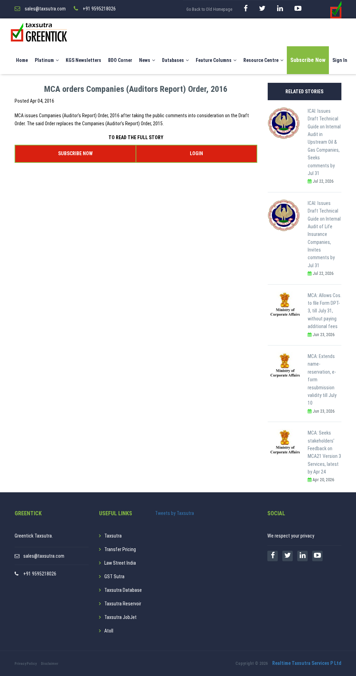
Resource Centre (260, 60)
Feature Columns (214, 60)
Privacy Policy (26, 664)
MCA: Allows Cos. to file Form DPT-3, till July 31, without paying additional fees (324, 311)
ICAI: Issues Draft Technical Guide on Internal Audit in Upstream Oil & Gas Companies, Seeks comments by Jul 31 (324, 142)
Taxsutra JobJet (120, 617)
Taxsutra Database (123, 590)
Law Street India (120, 563)
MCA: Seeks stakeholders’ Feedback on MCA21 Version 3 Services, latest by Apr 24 (324, 452)
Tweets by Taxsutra (174, 513)
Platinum (44, 60)
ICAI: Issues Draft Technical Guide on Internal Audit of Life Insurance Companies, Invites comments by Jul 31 (324, 234)
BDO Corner (120, 60)
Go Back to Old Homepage (209, 9)
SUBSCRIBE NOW (75, 153)
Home (22, 60)
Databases (173, 60)
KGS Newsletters (83, 60)
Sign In (339, 60)
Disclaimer (49, 664)
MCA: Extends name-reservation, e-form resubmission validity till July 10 (322, 379)
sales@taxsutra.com (43, 556)
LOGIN (196, 153)
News (144, 60)
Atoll (108, 631)
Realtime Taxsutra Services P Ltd (306, 663)
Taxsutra (113, 536)
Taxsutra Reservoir (122, 603)
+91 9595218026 (39, 573)
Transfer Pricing (120, 549)
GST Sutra (114, 576)
